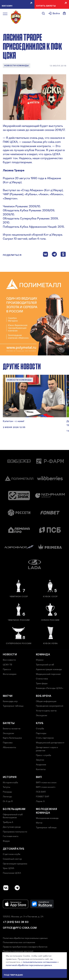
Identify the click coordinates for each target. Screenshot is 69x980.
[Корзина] (64, 13)
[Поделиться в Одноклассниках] (63, 255)
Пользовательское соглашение (19, 942)
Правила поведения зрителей (18, 951)
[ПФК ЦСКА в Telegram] (17, 888)
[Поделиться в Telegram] (54, 255)
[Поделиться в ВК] (45, 255)
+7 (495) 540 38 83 (15, 922)
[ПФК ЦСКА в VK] (6, 888)
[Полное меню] (5, 14)
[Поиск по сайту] (43, 13)
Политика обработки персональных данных (25, 938)
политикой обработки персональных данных (29, 965)
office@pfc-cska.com (20, 927)
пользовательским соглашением (40, 962)
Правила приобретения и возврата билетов (25, 947)
